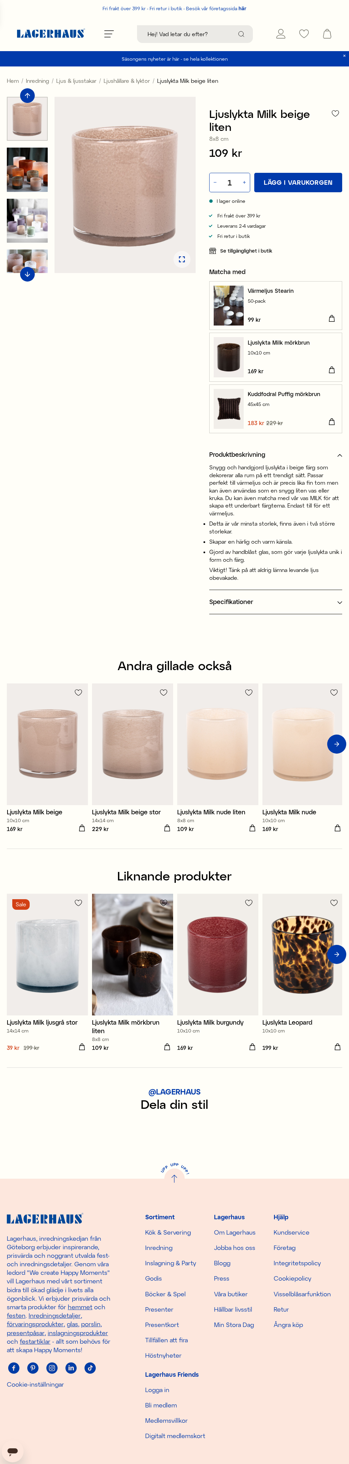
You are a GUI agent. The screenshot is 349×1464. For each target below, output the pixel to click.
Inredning (37, 80)
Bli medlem (161, 1405)
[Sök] (241, 34)
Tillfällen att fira (166, 1340)
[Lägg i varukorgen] (331, 319)
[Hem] (51, 34)
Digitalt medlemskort (175, 1435)
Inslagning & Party (170, 1263)
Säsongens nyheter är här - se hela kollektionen (175, 59)
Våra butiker (231, 1294)
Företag (284, 1247)
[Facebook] (13, 1368)
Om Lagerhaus (235, 1232)
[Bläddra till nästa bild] (27, 274)
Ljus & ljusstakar (76, 80)
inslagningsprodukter (78, 1333)
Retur (281, 1309)
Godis (153, 1278)
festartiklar (35, 1341)
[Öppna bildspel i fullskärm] (182, 259)
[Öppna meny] (109, 34)
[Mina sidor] (281, 34)
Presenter (159, 1309)
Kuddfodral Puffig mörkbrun (284, 394)
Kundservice (291, 1232)
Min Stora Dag (234, 1324)
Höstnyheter (163, 1355)
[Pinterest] (33, 1368)
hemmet (80, 1307)
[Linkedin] (71, 1368)
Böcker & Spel (165, 1294)
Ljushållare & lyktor (127, 80)
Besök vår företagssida (216, 8)
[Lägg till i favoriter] (335, 113)
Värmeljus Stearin (271, 290)
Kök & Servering (168, 1232)
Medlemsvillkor (166, 1420)
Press (221, 1278)
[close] (344, 55)
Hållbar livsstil (233, 1309)
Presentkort (162, 1324)
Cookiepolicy (292, 1278)
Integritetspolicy (297, 1263)
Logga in (157, 1389)
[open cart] (327, 34)
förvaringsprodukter (35, 1324)
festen (16, 1315)
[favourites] (304, 34)
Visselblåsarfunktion (302, 1294)
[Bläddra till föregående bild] (27, 95)
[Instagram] (52, 1368)
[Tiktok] (90, 1368)
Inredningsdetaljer (55, 1315)
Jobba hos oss (234, 1247)
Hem (13, 80)
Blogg (222, 1263)
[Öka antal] (245, 182)
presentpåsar (26, 1333)
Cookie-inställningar (35, 1384)
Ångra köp (288, 1324)
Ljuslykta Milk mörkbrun (279, 342)
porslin (91, 1324)
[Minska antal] (214, 182)
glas (72, 1324)
